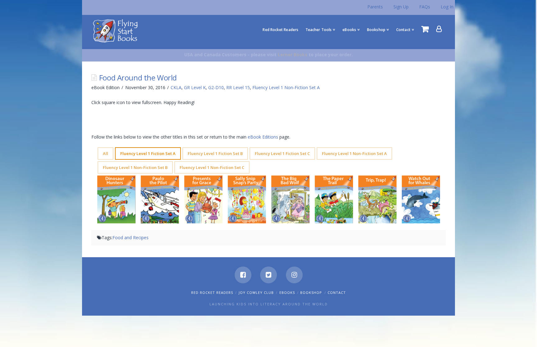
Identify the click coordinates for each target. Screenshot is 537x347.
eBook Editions (263, 137)
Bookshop (311, 292)
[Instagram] (294, 275)
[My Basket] (425, 29)
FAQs (424, 7)
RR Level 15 (238, 87)
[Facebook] (243, 275)
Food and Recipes (130, 237)
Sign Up (401, 7)
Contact (337, 292)
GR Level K (195, 87)
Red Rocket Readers (212, 292)
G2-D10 (216, 87)
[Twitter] (268, 275)
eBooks (287, 292)
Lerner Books (292, 54)
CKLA (176, 87)
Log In (447, 7)
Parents (375, 7)
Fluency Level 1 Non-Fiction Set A (286, 87)
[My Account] (439, 29)
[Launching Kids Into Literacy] (116, 30)
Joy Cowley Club (256, 292)
